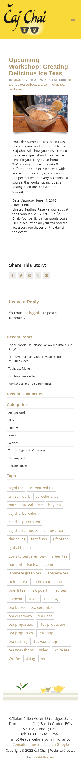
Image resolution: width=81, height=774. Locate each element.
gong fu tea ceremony (27, 556)
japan (48, 564)
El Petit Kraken (43, 757)
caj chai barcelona (24, 513)
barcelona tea (47, 496)
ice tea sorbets (25, 84)
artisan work (19, 496)
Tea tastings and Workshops (27, 450)
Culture (13, 428)
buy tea (54, 504)
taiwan (33, 598)
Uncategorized (18, 466)
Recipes (13, 443)
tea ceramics (41, 607)
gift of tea (60, 539)
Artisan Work (17, 413)
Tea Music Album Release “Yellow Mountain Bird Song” (40, 347)
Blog (11, 420)
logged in (35, 313)
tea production (53, 624)
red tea (60, 590)
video (43, 650)
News (17, 79)
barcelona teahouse (26, 504)
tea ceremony (20, 616)
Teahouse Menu (19, 368)
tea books (17, 607)
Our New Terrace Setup (23, 376)
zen (43, 658)
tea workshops (21, 650)
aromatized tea (41, 487)
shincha (15, 598)
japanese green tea (25, 573)
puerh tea (17, 590)
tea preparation (22, 624)
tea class (45, 616)
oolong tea (18, 581)
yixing (30, 658)
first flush (39, 539)
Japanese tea (57, 573)
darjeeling (17, 539)
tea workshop (45, 641)
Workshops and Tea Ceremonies (30, 383)
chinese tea (53, 530)
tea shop (45, 632)
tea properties (21, 632)
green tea (59, 556)
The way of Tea (18, 458)
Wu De (14, 658)
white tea (61, 650)
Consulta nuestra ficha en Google (40, 744)
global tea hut (20, 547)
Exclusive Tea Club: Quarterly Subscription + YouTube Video (37, 359)
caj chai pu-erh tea (24, 521)
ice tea (32, 564)
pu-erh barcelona (47, 581)
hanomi (15, 564)
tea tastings (19, 641)
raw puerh (39, 590)
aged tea (16, 487)
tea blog (51, 598)
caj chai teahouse (23, 530)
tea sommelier (48, 84)
